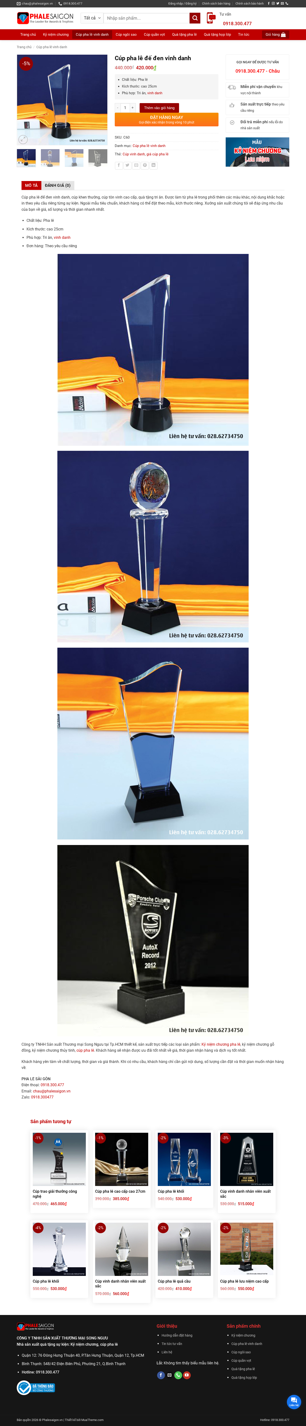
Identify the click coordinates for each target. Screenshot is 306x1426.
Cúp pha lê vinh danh (51, 47)
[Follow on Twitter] (277, 3)
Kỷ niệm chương (56, 34)
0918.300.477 (237, 23)
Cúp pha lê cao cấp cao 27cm (120, 1191)
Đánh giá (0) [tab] (58, 185)
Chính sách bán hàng (216, 3)
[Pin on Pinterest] (145, 166)
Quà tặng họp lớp (244, 1378)
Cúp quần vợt (241, 1361)
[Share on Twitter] (127, 166)
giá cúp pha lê (158, 154)
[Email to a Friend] (136, 166)
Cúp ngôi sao (241, 1352)
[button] (182, 3)
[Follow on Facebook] (268, 3)
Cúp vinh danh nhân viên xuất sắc (245, 1194)
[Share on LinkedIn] (154, 166)
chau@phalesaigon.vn (52, 1091)
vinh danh (154, 93)
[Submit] (195, 18)
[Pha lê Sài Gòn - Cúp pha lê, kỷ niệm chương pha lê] (45, 18)
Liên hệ (167, 1352)
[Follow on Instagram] (273, 3)
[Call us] (286, 3)
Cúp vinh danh (134, 154)
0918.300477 (42, 1097)
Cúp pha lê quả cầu (174, 1281)
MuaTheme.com (92, 1420)
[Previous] (22, 100)
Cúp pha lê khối (171, 1191)
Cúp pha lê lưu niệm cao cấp (244, 1281)
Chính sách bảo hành (249, 3)
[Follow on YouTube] (187, 1375)
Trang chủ (28, 34)
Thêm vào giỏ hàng (159, 108)
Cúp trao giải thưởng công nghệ (55, 1194)
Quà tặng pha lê (243, 1369)
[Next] (101, 100)
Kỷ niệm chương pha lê (221, 1044)
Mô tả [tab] (31, 185)
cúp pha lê (85, 1050)
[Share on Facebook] (119, 166)
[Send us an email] (282, 3)
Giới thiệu (167, 1326)
